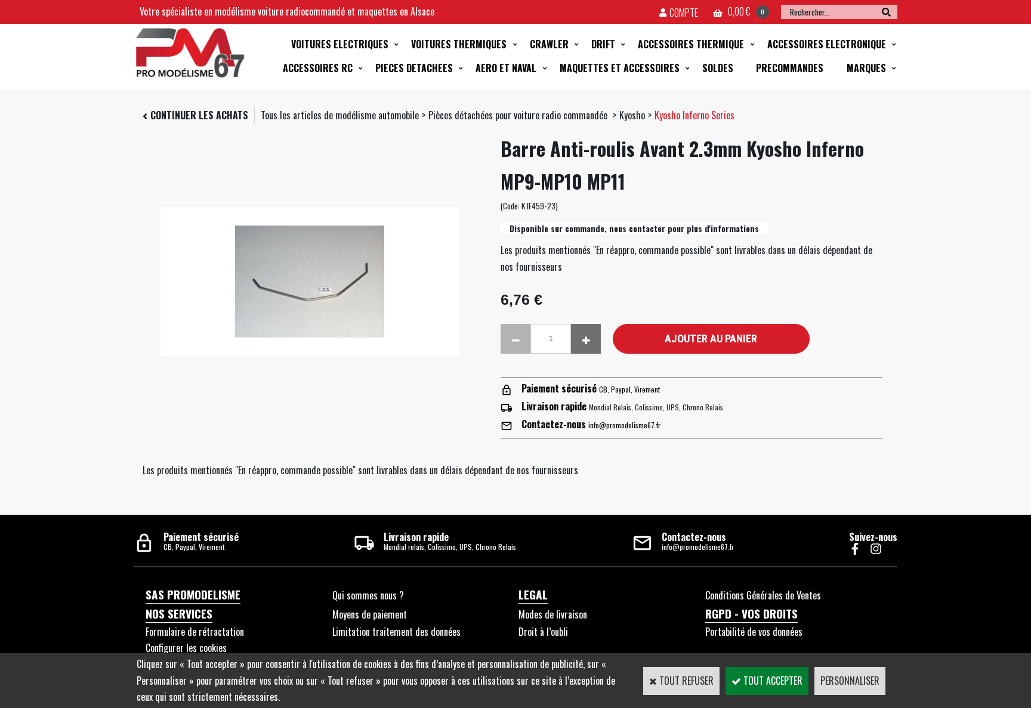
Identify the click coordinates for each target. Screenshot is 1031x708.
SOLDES (717, 68)
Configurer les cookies (186, 648)
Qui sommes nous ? (368, 595)
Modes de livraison (552, 614)
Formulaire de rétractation (195, 631)
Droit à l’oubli (543, 631)
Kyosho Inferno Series (694, 115)
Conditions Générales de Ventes (763, 595)
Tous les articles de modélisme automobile (340, 115)
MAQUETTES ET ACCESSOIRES (620, 68)
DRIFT (603, 44)
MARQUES (866, 68)
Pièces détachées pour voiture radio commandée (519, 115)
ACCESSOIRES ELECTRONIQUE (826, 44)
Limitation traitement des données (396, 631)
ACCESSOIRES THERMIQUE (691, 44)
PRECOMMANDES (789, 68)
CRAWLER (549, 44)
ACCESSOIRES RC (318, 68)
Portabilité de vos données (753, 631)
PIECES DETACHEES (414, 68)
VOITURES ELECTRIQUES (339, 44)
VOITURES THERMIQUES (459, 44)
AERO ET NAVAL (506, 68)
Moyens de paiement (369, 614)
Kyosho (632, 115)
